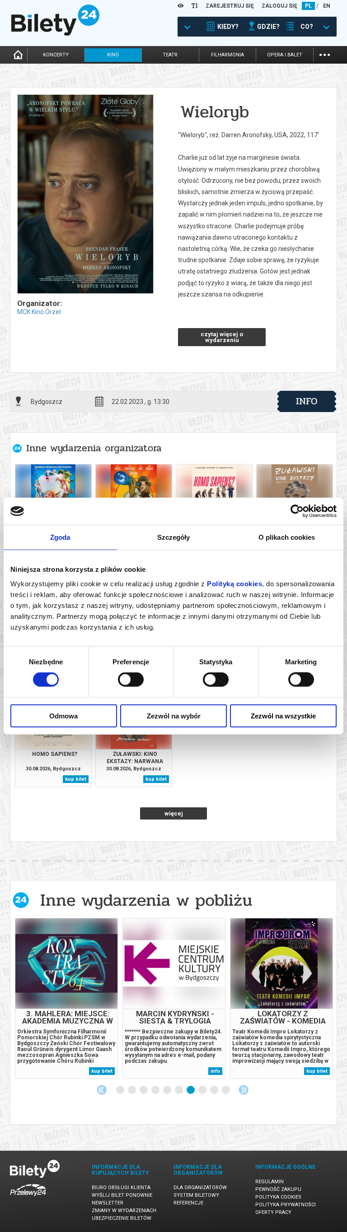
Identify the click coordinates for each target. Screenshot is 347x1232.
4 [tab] (155, 1090)
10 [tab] (226, 1090)
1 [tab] (120, 1090)
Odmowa (63, 715)
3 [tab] (144, 1090)
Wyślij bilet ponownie (122, 1195)
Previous (102, 1090)
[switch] (131, 679)
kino (113, 55)
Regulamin (269, 1182)
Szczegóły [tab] (173, 537)
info (307, 401)
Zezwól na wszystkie (283, 715)
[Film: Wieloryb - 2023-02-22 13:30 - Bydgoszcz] (85, 194)
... (325, 54)
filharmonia (227, 55)
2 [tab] (132, 1090)
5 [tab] (167, 1090)
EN (326, 6)
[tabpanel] (66, 998)
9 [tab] (214, 1090)
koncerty (56, 55)
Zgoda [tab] (60, 537)
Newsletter (107, 1203)
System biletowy (196, 1195)
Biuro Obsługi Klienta (121, 1187)
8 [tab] (202, 1090)
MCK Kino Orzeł (39, 311)
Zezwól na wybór (174, 715)
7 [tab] (191, 1090)
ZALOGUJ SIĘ (279, 6)
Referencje (188, 1203)
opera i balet (284, 55)
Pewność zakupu (278, 1189)
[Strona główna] (55, 33)
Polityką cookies (234, 583)
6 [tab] (179, 1090)
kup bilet (75, 779)
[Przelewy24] (28, 1198)
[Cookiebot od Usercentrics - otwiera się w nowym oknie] (297, 511)
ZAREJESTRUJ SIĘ (230, 6)
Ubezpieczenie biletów (121, 1218)
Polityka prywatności (285, 1205)
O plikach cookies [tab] (286, 537)
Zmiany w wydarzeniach (124, 1210)
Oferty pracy (273, 1212)
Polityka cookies (278, 1197)
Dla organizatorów (200, 1187)
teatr (170, 55)
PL (308, 6)
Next (244, 1090)
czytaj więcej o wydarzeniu (222, 337)
